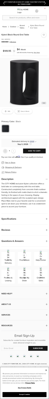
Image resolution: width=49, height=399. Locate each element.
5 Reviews (13, 42)
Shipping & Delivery (13, 167)
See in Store (10, 162)
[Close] (46, 370)
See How (37, 52)
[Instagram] (11, 356)
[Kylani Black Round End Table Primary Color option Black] (5, 129)
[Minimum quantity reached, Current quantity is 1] (5, 151)
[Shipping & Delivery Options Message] (30, 144)
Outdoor (13, 27)
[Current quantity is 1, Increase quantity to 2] (13, 151)
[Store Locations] (12, 11)
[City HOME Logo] (24, 11)
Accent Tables (22, 26)
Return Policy (10, 172)
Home (4, 27)
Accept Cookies (24, 394)
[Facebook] (18, 356)
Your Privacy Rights (24, 388)
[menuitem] (4, 11)
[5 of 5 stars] (5, 42)
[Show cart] (45, 11)
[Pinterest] (31, 356)
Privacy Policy (30, 383)
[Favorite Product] (43, 34)
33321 (32, 141)
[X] (24, 356)
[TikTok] (38, 356)
